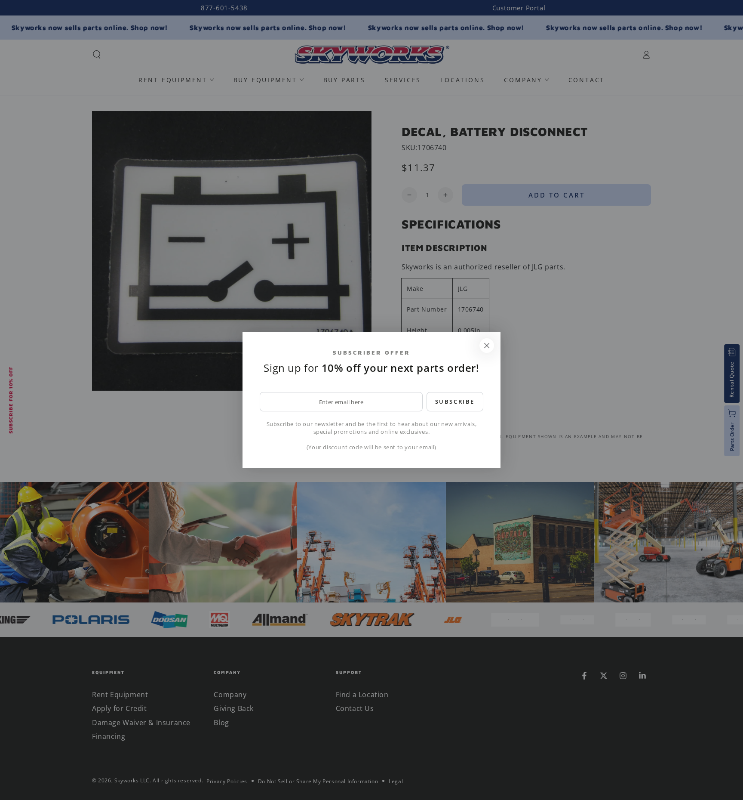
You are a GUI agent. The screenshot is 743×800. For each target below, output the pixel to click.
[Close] (486, 345)
